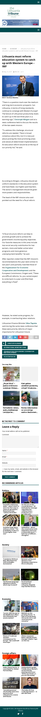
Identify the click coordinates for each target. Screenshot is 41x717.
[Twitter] (18, 714)
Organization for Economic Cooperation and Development (19, 352)
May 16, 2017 (8, 72)
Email (4, 457)
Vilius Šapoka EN (9, 357)
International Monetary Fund (15, 347)
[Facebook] (22, 714)
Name (4, 451)
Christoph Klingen (21, 119)
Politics (5, 490)
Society (5, 544)
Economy (6, 599)
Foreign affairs (9, 653)
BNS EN (17, 72)
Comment (5, 435)
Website (5, 463)
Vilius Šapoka (31, 323)
